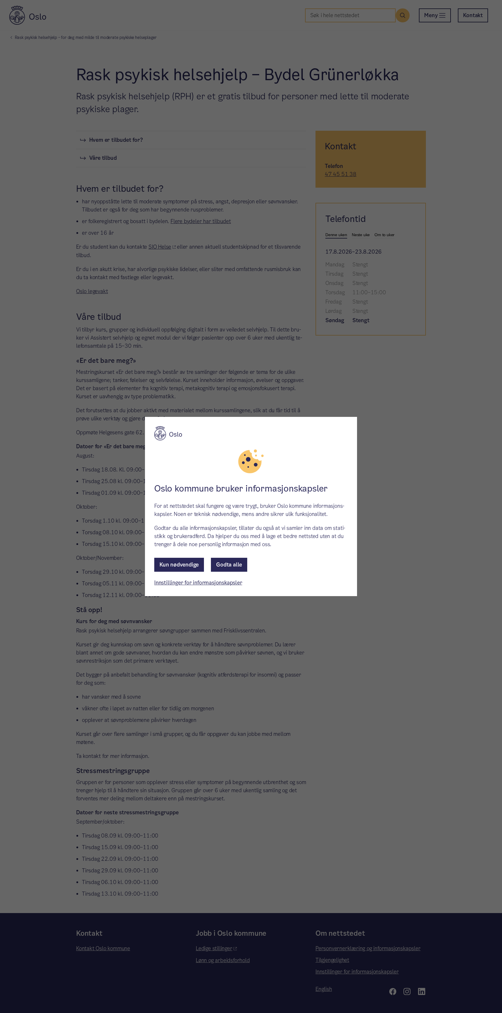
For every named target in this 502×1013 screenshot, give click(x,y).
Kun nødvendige (179, 564)
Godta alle (229, 564)
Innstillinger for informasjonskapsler (198, 582)
